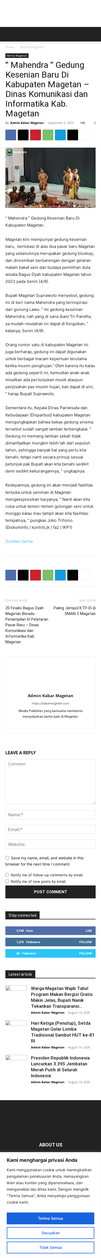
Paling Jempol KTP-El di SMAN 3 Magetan (75, 611)
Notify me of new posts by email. (39, 881)
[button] (9, 34)
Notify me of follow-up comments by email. (47, 875)
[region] (50, 1205)
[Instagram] (56, 725)
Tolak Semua (50, 1247)
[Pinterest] (35, 135)
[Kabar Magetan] (50, 13)
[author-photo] (51, 688)
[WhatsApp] (48, 135)
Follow (85, 942)
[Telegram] (60, 135)
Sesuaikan (50, 1233)
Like (89, 931)
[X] (23, 135)
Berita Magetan (32, 47)
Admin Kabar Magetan (27, 123)
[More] (85, 135)
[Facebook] (10, 135)
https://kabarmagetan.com (50, 703)
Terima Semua (50, 1218)
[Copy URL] (72, 135)
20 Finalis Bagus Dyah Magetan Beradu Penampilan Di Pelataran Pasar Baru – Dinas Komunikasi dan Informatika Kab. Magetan (26, 625)
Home (10, 47)
